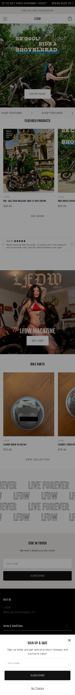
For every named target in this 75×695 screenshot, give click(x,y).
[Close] (69, 640)
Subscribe (37, 675)
